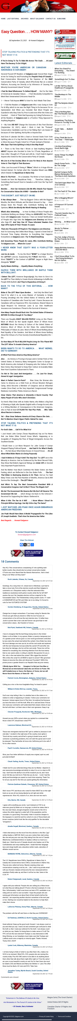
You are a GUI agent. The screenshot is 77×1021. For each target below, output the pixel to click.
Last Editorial (13, 19)
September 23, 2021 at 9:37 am (43, 581)
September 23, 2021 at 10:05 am (42, 629)
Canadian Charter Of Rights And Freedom (59, 1008)
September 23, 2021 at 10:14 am (42, 679)
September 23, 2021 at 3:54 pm (43, 908)
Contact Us (51, 19)
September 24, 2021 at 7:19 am (43, 974)
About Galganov (37, 19)
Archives (24, 19)
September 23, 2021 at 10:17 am (42, 690)
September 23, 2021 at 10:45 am (42, 713)
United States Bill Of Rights (57, 1002)
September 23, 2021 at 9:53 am (43, 608)
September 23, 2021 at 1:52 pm (43, 855)
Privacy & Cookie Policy (46, 1016)
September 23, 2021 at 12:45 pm (42, 828)
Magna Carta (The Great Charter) (59, 997)
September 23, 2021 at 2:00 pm (43, 880)
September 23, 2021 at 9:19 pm (43, 919)
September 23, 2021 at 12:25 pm (42, 786)
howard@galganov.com (27, 535)
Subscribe (61, 19)
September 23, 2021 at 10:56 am (42, 763)
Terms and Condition (64, 1016)
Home (3, 19)
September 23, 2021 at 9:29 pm (43, 947)
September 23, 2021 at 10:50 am (42, 727)
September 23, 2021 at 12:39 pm (42, 800)
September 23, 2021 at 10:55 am (42, 749)
